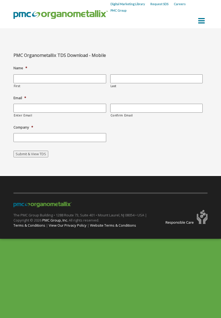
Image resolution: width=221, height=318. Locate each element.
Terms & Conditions (29, 225)
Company (23, 127)
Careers (180, 4)
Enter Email (23, 115)
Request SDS (159, 4)
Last (113, 86)
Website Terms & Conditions (113, 225)
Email (19, 98)
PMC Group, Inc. (55, 220)
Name (20, 68)
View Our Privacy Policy (68, 225)
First (17, 86)
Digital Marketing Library (127, 4)
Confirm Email (121, 115)
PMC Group (118, 10)
